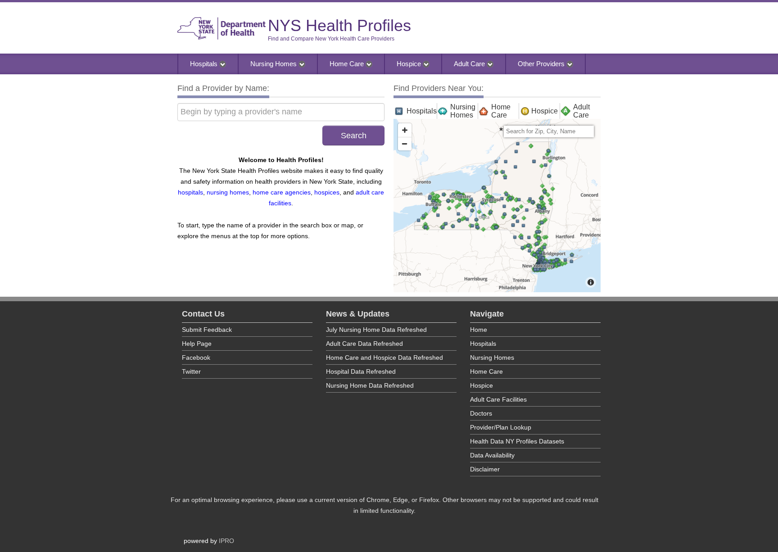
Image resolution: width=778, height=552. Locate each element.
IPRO (226, 540)
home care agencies (282, 192)
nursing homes (228, 192)
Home (478, 329)
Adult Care (470, 64)
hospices (326, 192)
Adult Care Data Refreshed (364, 343)
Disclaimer (485, 469)
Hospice (410, 64)
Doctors (481, 413)
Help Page (197, 343)
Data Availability (492, 455)
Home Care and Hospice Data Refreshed (384, 357)
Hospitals (204, 64)
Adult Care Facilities (498, 399)
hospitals (190, 192)
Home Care (348, 64)
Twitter (191, 371)
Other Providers (542, 64)
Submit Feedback (207, 329)
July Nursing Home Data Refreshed (376, 329)
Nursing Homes (274, 64)
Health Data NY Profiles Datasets (517, 441)
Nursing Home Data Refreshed (370, 385)
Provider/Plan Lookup (500, 427)
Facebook (196, 357)
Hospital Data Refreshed (361, 371)
